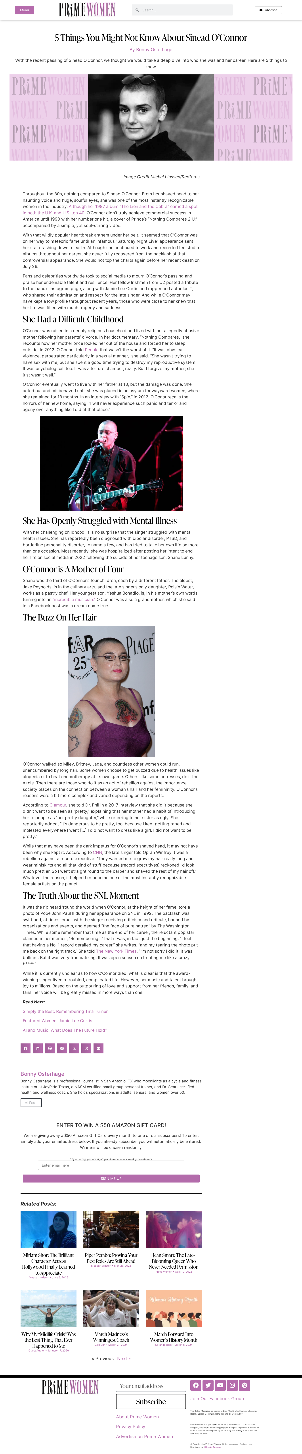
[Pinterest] (244, 1385)
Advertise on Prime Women (144, 1436)
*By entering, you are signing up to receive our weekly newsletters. (111, 1159)
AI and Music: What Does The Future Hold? (65, 1030)
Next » (124, 1358)
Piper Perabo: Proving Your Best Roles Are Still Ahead (111, 1258)
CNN (97, 852)
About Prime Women (137, 1416)
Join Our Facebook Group (217, 1398)
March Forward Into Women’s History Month (173, 1337)
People (92, 349)
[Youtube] (220, 1385)
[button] (26, 1048)
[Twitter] (208, 1385)
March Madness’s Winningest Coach (111, 1337)
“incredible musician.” (74, 599)
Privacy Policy (130, 1426)
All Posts (31, 1103)
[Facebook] (195, 1385)
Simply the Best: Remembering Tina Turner (65, 1011)
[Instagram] (232, 1385)
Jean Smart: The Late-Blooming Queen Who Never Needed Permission (174, 1261)
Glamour (58, 805)
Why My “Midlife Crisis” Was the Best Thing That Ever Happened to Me (48, 1340)
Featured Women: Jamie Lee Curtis (57, 1020)
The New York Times (116, 951)
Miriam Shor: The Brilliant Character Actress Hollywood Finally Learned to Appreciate (48, 1264)
